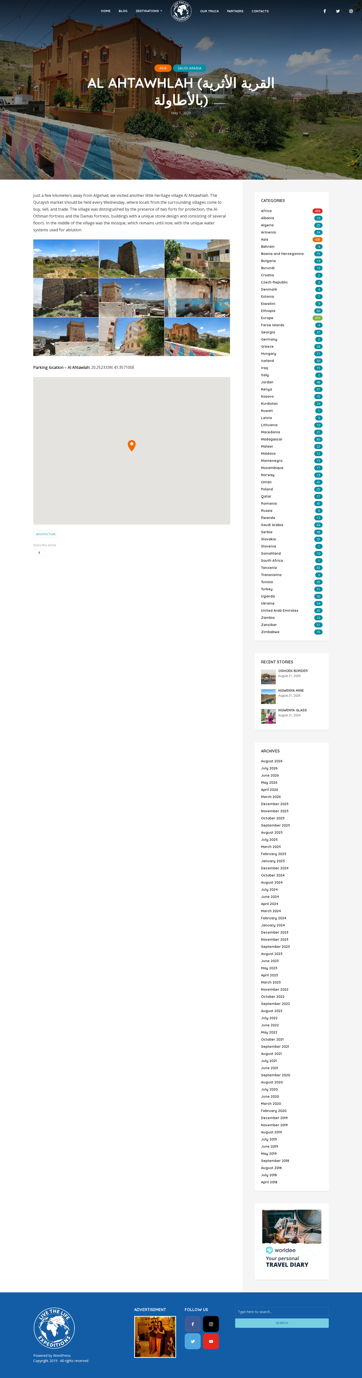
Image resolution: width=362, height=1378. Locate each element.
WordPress (62, 1355)
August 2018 (271, 1168)
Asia (163, 68)
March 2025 (271, 847)
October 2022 (272, 996)
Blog (123, 11)
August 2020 (272, 1082)
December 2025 (275, 804)
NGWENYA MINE (291, 690)
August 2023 (271, 954)
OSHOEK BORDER (293, 671)
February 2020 (273, 1111)
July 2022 (269, 1018)
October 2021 (272, 1039)
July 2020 (269, 1089)
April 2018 (269, 1182)
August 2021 (271, 1053)
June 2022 (270, 1025)
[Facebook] (193, 1324)
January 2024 (273, 925)
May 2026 (269, 782)
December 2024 (275, 868)
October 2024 (273, 875)
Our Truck (209, 11)
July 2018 (269, 1175)
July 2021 (269, 1061)
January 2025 (273, 861)
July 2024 (269, 889)
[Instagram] (211, 1324)
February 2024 (273, 918)
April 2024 (269, 904)
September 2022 (275, 1004)
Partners (235, 11)
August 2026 (271, 761)
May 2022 (269, 1032)
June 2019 (269, 1146)
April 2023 (269, 975)
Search (282, 1323)
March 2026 (271, 797)
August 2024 (272, 882)
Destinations (147, 11)
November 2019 (274, 1125)
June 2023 (270, 961)
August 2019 (271, 1132)
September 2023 (275, 946)
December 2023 (274, 932)
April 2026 (269, 789)
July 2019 (269, 1139)
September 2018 (275, 1161)
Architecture (46, 534)
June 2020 (270, 1096)
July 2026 (269, 768)
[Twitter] (193, 1341)
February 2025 (273, 854)
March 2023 (271, 982)
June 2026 (270, 775)
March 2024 (271, 911)
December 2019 (274, 1118)
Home (105, 11)
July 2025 (269, 839)
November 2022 (274, 989)
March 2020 (271, 1103)
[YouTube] (211, 1341)
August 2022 (271, 1011)
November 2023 (274, 939)
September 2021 (275, 1046)
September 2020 (275, 1075)
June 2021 (269, 1068)
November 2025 (275, 811)
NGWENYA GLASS (292, 710)
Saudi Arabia (189, 68)
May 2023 (269, 968)
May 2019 (269, 1153)
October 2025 (273, 818)
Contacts (260, 11)
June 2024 (270, 896)
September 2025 (275, 825)
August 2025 (272, 832)
